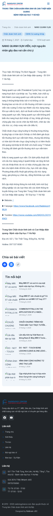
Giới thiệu (9, 437)
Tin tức (8, 442)
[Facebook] (4, 417)
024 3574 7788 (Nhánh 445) (20, 480)
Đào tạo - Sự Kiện (12, 458)
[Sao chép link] (18, 264)
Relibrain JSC (31, 511)
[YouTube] (11, 417)
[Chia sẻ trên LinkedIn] (11, 264)
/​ (13, 200)
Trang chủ (6, 27)
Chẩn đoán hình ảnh (22, 27)
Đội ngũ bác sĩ (11, 452)
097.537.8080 (13, 483)
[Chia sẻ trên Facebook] (4, 264)
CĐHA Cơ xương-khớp (34, 34)
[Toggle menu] (48, 3)
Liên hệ (8, 447)
